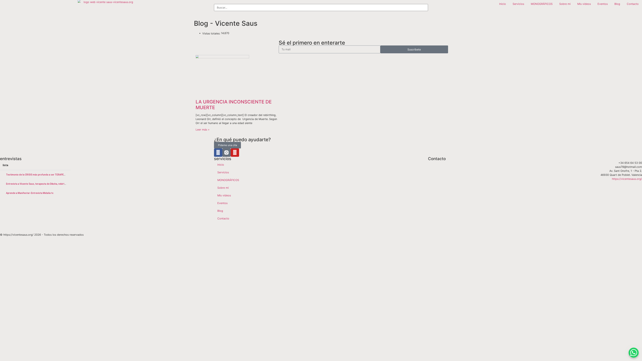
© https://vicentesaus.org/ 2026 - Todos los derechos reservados (42, 234)
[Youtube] (235, 152)
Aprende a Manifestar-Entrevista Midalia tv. (30, 193)
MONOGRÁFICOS (542, 4)
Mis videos (584, 4)
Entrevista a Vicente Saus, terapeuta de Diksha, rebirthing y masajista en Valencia (50, 184)
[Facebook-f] (218, 152)
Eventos (603, 4)
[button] (321, 2)
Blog (617, 4)
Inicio (502, 4)
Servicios (518, 4)
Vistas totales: (211, 33)
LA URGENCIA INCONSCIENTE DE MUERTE (234, 104)
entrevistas (11, 158)
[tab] (35, 174)
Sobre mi (565, 4)
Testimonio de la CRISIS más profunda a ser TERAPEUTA (37, 174)
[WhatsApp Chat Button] (634, 353)
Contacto (633, 4)
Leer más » (202, 129)
